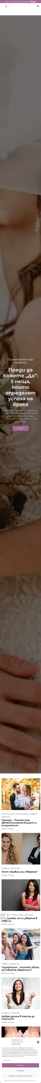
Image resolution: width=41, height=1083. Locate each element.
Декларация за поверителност (27, 1080)
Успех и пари (17, 915)
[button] (38, 1042)
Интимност (8, 814)
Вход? (31, 1)
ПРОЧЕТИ (20, 428)
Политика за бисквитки (11, 1080)
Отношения (21, 814)
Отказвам (20, 1071)
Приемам (20, 1065)
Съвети (33, 814)
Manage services (7, 1060)
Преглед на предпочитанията (20, 1076)
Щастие (6, 817)
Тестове (15, 868)
